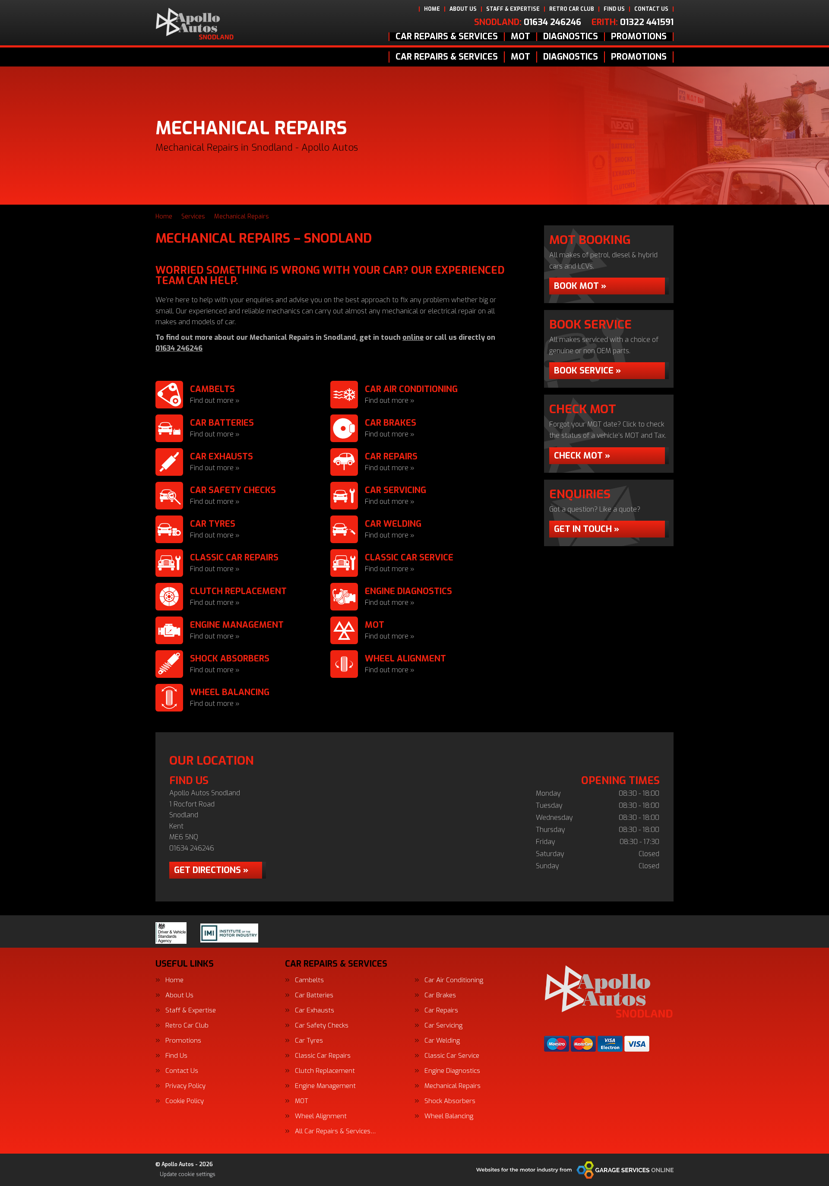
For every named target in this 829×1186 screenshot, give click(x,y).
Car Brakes (440, 995)
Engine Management (325, 1086)
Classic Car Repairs (323, 1056)
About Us (463, 9)
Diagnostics (570, 36)
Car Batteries (314, 995)
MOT (520, 36)
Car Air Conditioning (453, 980)
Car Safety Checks (321, 1025)
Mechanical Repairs (452, 1086)
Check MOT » (582, 456)
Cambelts (309, 980)
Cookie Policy (184, 1101)
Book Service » (587, 370)
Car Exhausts (314, 1010)
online (413, 337)
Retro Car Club (571, 9)
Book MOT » (580, 286)
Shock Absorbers (449, 1101)
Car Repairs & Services (447, 36)
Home (432, 9)
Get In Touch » (586, 529)
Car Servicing (443, 1025)
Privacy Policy (185, 1086)
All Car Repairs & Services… (335, 1131)
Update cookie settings (187, 1174)
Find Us (614, 9)
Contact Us (651, 9)
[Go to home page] (194, 23)
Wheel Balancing (448, 1116)
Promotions (639, 36)
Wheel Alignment (321, 1116)
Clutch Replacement (325, 1071)
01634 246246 (527, 22)
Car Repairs (441, 1010)
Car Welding (442, 1040)
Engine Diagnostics (452, 1071)
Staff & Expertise (513, 9)
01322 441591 (633, 22)
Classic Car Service (451, 1056)
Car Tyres (309, 1040)
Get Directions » (211, 870)
